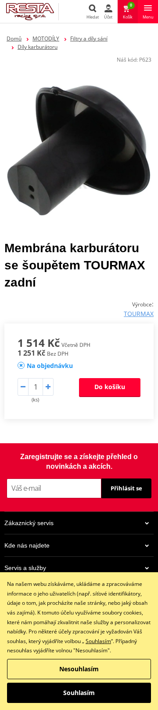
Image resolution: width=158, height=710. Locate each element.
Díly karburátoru (37, 47)
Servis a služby (25, 567)
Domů (14, 38)
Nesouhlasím (79, 669)
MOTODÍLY (45, 38)
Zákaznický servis (29, 522)
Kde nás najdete (27, 545)
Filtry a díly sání (89, 38)
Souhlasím (98, 641)
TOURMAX (139, 313)
